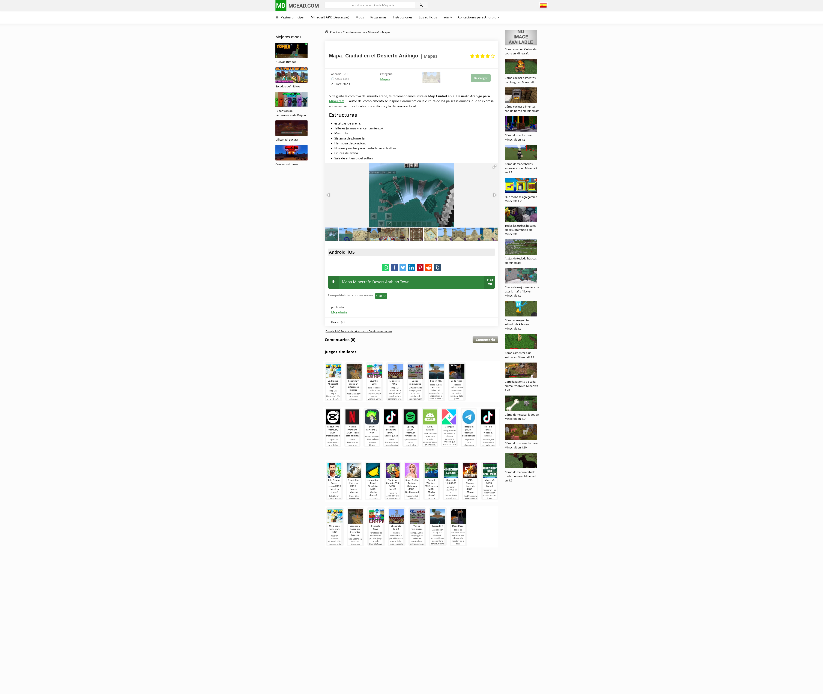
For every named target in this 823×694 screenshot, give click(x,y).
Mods (360, 17)
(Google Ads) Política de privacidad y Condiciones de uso (358, 331)
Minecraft (336, 101)
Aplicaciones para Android (477, 17)
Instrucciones (402, 17)
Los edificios (428, 17)
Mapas (385, 79)
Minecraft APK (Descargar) (330, 17)
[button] (494, 166)
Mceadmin (339, 312)
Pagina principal (292, 17)
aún (446, 17)
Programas (378, 17)
